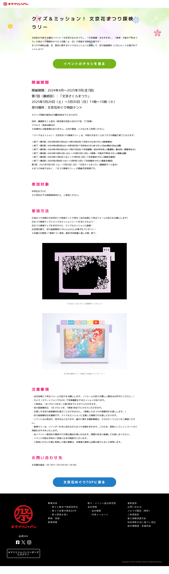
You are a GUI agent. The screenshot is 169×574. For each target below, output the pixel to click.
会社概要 (96, 511)
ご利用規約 (133, 514)
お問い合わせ (135, 507)
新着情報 (52, 522)
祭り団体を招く (60, 514)
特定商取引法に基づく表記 (142, 522)
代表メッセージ (100, 514)
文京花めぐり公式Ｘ (110, 419)
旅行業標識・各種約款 (139, 526)
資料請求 (132, 503)
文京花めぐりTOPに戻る (85, 482)
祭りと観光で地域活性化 (65, 507)
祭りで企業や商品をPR (64, 511)
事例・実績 (54, 518)
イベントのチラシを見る (84, 64)
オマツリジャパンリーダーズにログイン (23, 553)
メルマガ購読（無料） (139, 511)
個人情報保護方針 (137, 518)
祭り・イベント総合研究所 (102, 503)
